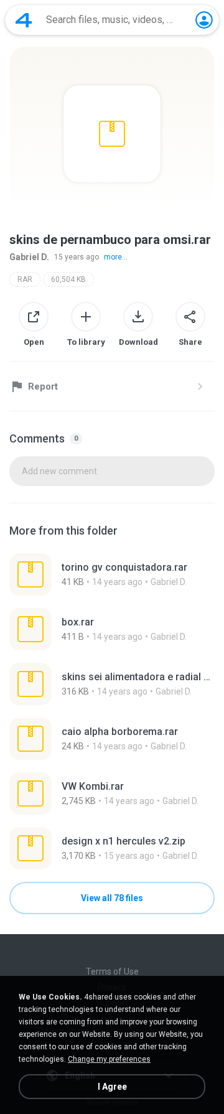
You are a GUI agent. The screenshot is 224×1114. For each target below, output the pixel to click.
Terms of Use (112, 971)
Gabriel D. (29, 257)
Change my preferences (109, 1059)
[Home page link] (23, 20)
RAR (24, 279)
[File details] (112, 574)
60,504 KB (68, 279)
